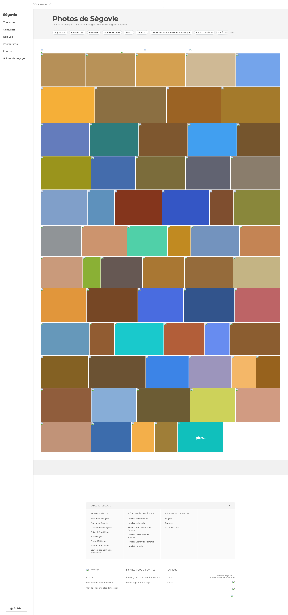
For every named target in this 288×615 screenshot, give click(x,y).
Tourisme (9, 22)
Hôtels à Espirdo (135, 546)
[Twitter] (222, 571)
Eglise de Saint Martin (100, 532)
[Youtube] (232, 571)
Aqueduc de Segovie (100, 518)
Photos (7, 51)
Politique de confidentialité (99, 582)
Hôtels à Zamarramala (138, 518)
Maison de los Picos (100, 545)
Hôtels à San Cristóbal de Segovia (139, 529)
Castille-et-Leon (172, 527)
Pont (129, 32)
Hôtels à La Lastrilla (137, 523)
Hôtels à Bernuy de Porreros (141, 541)
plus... (232, 32)
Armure (94, 32)
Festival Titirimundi (99, 541)
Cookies (90, 577)
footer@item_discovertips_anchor (143, 577)
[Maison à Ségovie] (234, 49)
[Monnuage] (11, 5)
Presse (169, 582)
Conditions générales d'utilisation (102, 588)
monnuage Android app (138, 582)
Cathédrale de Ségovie (101, 527)
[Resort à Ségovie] (80, 51)
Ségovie (168, 518)
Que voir (8, 36)
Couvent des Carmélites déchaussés (101, 551)
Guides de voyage (14, 58)
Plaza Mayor (96, 536)
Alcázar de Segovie (99, 523)
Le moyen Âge (204, 32)
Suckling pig (112, 32)
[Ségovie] (92, 49)
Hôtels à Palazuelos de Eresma (138, 536)
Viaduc (142, 32)
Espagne (169, 523)
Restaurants (10, 44)
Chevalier (77, 32)
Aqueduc (60, 32)
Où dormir (9, 29)
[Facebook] (217, 571)
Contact (170, 577)
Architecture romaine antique (171, 32)
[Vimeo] (227, 571)
